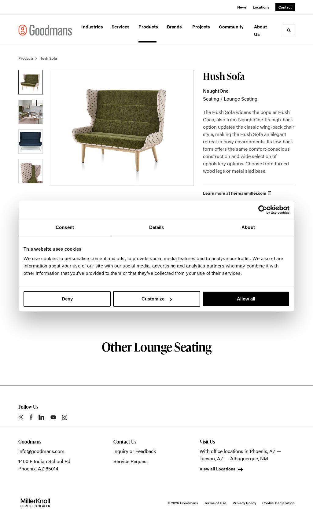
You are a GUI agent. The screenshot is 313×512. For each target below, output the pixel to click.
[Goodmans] (45, 29)
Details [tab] (156, 227)
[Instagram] (64, 417)
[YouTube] (53, 417)
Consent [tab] (65, 227)
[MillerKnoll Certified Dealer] (35, 502)
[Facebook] (31, 417)
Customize (153, 298)
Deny (67, 298)
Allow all (246, 298)
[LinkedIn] (41, 417)
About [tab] (248, 227)
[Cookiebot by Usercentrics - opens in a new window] (262, 209)
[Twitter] (21, 417)
